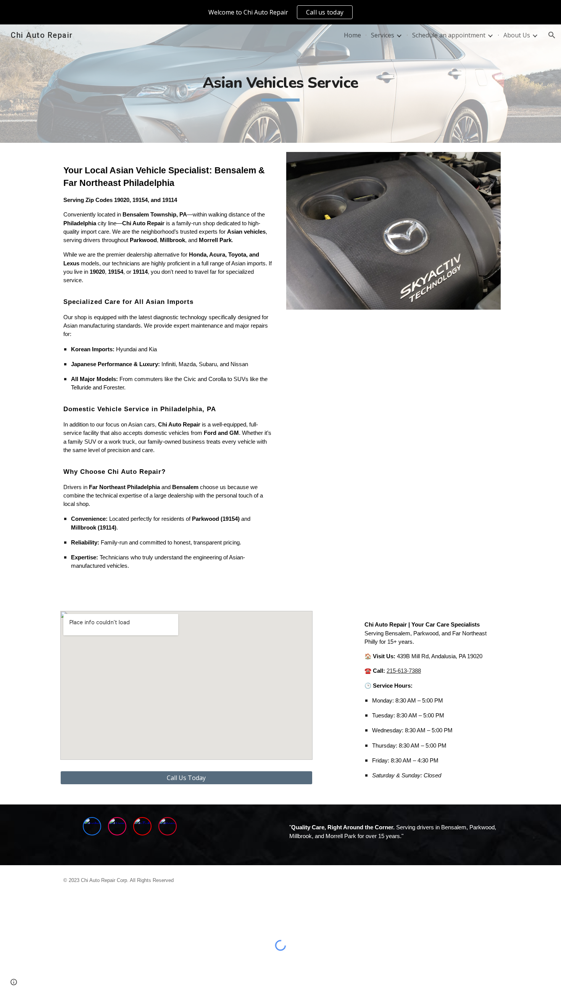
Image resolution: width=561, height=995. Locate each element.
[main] (280, 84)
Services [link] (382, 35)
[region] (280, 12)
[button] (552, 35)
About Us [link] (516, 35)
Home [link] (352, 35)
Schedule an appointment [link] (448, 35)
